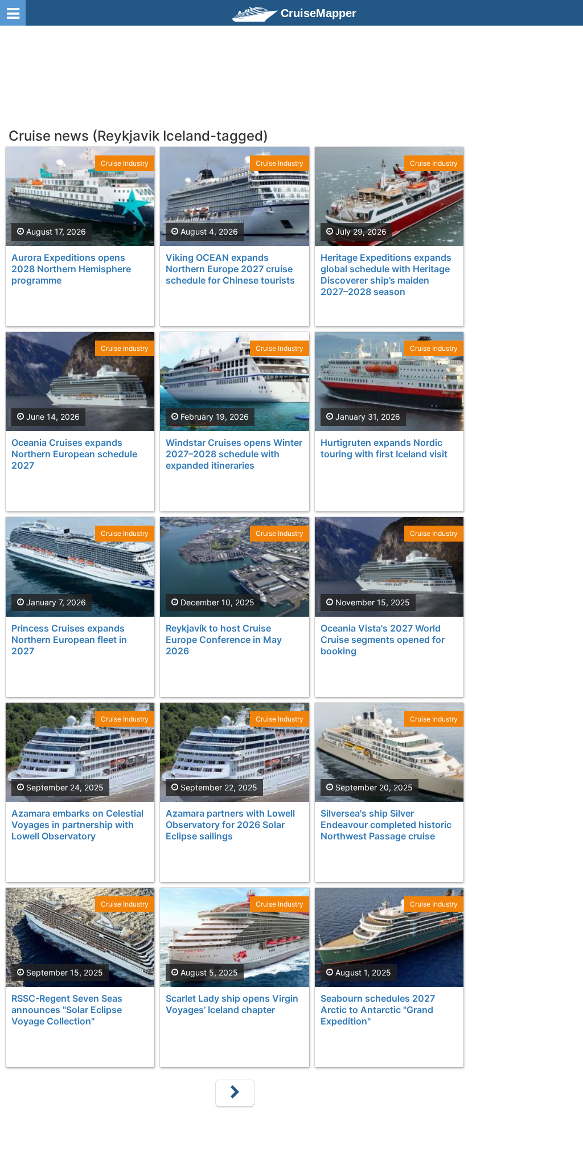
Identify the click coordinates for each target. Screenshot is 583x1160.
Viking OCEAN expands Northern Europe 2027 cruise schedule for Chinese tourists (230, 269)
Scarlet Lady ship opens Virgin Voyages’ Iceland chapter (232, 1004)
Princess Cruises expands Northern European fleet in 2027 (69, 639)
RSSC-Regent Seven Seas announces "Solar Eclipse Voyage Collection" (66, 1010)
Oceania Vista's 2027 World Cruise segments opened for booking (383, 639)
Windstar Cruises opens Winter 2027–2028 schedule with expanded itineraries (234, 454)
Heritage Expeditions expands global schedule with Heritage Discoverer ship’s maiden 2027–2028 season (386, 274)
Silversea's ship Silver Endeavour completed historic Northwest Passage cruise (386, 825)
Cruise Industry (125, 163)
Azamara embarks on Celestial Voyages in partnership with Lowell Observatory (77, 825)
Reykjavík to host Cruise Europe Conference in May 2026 (224, 639)
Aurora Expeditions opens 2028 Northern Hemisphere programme (71, 269)
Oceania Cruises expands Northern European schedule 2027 (74, 454)
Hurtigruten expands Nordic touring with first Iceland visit (384, 448)
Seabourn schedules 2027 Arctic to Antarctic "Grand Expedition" (378, 1010)
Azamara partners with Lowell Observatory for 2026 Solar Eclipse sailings (230, 825)
